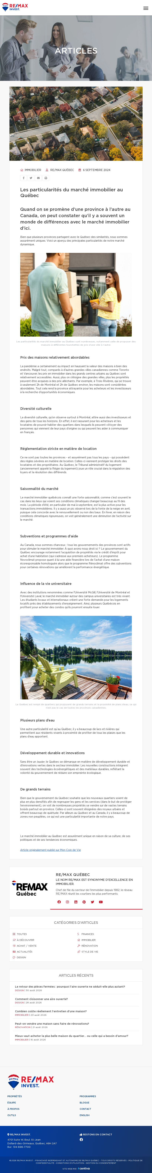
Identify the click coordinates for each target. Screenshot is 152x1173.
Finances (87, 934)
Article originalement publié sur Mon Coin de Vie (50, 850)
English (85, 1115)
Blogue (84, 1103)
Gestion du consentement (101, 1163)
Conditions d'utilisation (70, 1163)
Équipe (11, 1103)
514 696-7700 (22, 1147)
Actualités (24, 952)
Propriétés (14, 1096)
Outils (11, 1115)
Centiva (84, 1168)
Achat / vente (26, 946)
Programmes (88, 1096)
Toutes (21, 934)
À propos (13, 1109)
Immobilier (32, 170)
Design (21, 957)
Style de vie (89, 952)
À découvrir (25, 940)
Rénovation (89, 946)
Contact (85, 1109)
